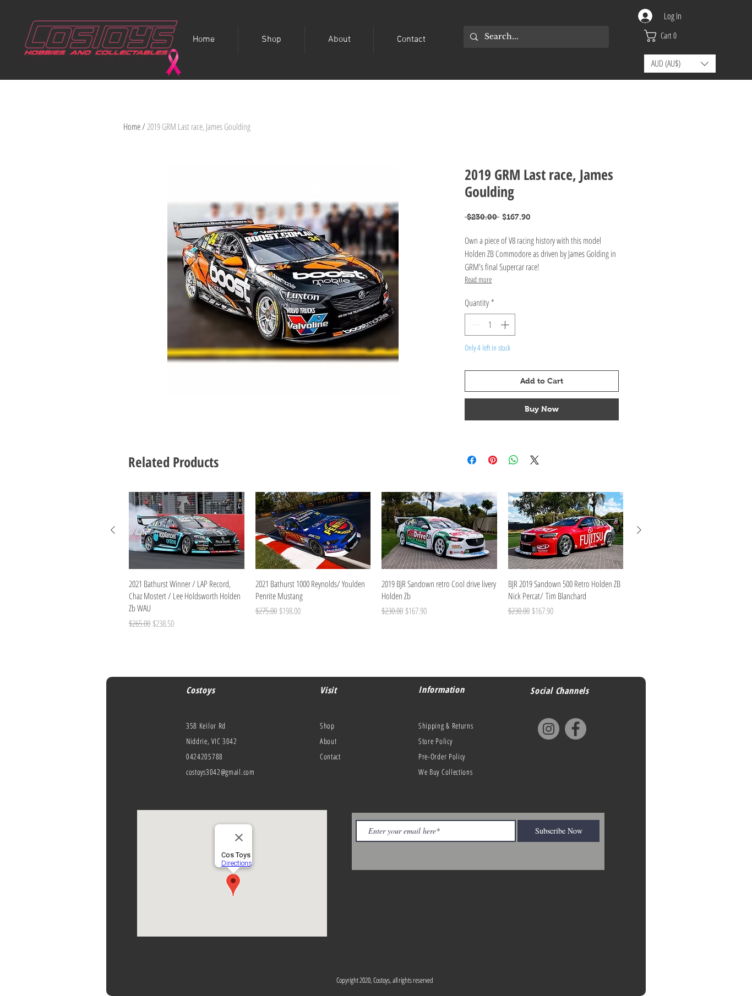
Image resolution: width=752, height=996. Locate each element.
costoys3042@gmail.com (220, 772)
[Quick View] (186, 530)
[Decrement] (474, 324)
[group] (376, 575)
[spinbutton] (490, 324)
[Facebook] (575, 729)
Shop (327, 725)
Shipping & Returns (445, 725)
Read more (478, 279)
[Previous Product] (112, 530)
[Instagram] (548, 729)
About (328, 741)
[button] (667, 36)
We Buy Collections (445, 772)
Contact (330, 756)
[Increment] (506, 324)
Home (131, 127)
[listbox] (680, 63)
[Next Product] (639, 530)
